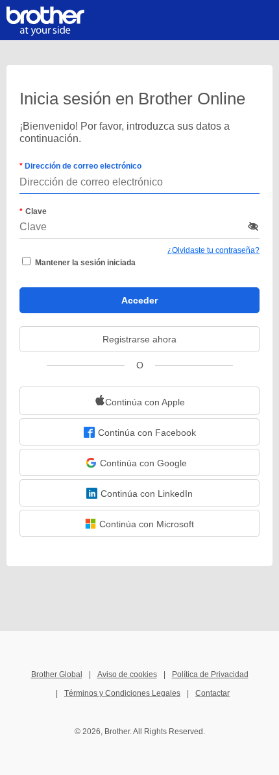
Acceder (139, 300)
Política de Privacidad (210, 674)
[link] (139, 401)
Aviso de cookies (127, 674)
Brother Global (56, 674)
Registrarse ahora (139, 339)
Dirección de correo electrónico (82, 166)
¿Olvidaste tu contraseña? (213, 250)
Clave (36, 211)
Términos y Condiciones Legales (122, 693)
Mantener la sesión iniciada (85, 262)
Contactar (212, 693)
